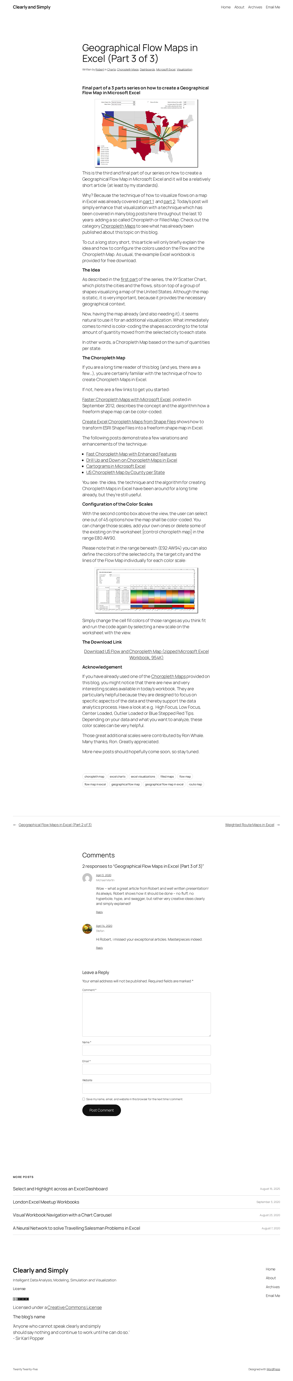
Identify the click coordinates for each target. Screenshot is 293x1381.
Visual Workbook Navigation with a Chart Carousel (62, 1215)
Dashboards (147, 69)
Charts (111, 69)
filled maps (167, 776)
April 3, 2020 (103, 875)
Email (86, 1061)
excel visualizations (143, 776)
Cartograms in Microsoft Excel (116, 466)
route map (195, 784)
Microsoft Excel (166, 69)
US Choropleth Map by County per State (125, 472)
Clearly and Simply (31, 7)
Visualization (184, 69)
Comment (89, 990)
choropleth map (94, 776)
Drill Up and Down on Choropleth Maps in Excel (131, 460)
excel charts (117, 776)
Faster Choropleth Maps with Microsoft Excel (126, 399)
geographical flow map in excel (164, 784)
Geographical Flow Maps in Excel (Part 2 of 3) (55, 824)
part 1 (148, 201)
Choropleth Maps (128, 69)
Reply (99, 912)
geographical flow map (125, 784)
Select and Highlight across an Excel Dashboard (60, 1188)
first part (129, 279)
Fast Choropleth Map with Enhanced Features (131, 454)
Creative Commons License (74, 1307)
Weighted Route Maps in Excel (249, 824)
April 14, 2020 (104, 926)
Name (86, 1042)
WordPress (273, 1369)
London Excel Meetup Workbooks (46, 1202)
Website (87, 1080)
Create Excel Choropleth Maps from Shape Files (129, 422)
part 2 (169, 201)
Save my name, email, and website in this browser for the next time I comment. (134, 1099)
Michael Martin (105, 880)
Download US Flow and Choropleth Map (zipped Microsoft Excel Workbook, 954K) (146, 654)
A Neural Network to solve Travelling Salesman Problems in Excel (76, 1228)
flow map (185, 776)
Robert (99, 69)
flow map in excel (95, 784)
